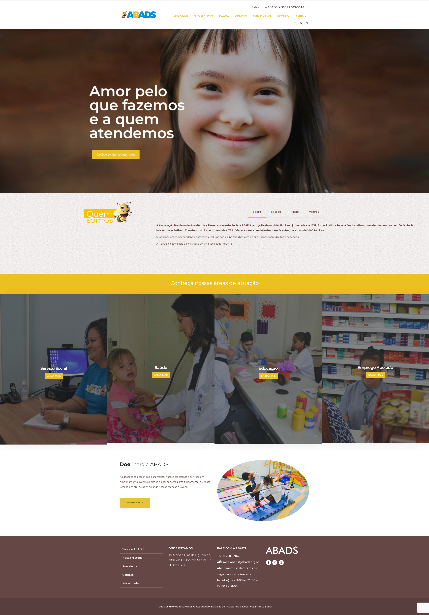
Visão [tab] (295, 211)
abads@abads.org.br (244, 562)
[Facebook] (295, 22)
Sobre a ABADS (180, 15)
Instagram (281, 562)
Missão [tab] (276, 211)
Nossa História (132, 557)
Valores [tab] (314, 211)
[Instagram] (306, 22)
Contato (301, 15)
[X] (300, 22)
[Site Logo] (138, 15)
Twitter (274, 562)
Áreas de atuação (204, 15)
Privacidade (284, 15)
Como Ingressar (262, 15)
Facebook (268, 562)
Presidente (129, 566)
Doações (224, 15)
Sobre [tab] (257, 211)
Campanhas (241, 15)
